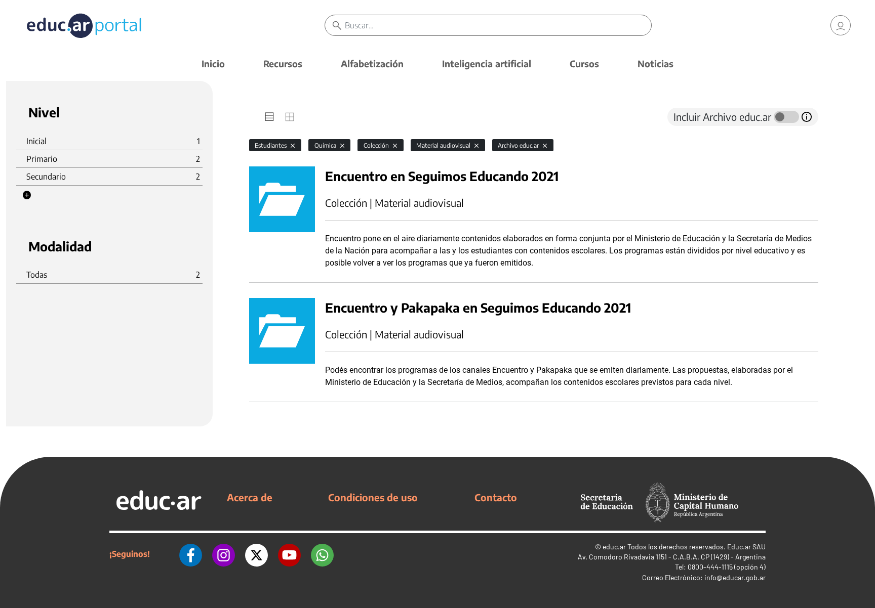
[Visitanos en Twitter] (256, 554)
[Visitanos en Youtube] (289, 554)
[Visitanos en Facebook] (190, 554)
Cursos (584, 63)
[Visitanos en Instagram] (223, 554)
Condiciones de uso (373, 497)
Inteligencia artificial (486, 63)
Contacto (495, 497)
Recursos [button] (282, 63)
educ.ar (614, 546)
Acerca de (249, 497)
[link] (840, 25)
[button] (26, 195)
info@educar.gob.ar (735, 577)
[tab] (269, 116)
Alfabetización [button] (372, 63)
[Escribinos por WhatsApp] (322, 554)
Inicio (213, 63)
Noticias (655, 63)
